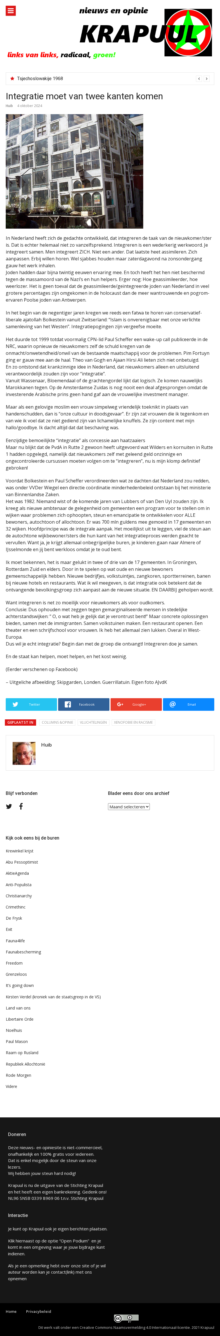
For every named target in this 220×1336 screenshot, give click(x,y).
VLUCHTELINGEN (93, 722)
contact (58, 1272)
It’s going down (20, 985)
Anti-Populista (19, 884)
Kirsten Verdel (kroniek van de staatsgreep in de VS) (53, 996)
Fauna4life (15, 940)
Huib (9, 105)
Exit (9, 929)
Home (11, 1311)
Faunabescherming (23, 952)
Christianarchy (19, 895)
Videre (11, 1086)
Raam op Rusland (22, 1052)
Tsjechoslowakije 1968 (40, 78)
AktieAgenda (17, 873)
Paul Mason (17, 1041)
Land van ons (18, 1008)
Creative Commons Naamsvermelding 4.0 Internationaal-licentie (135, 1327)
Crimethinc (15, 907)
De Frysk (14, 918)
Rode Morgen (18, 1075)
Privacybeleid (38, 1311)
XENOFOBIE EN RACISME (133, 722)
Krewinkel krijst (20, 851)
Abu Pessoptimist (22, 862)
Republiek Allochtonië (25, 1064)
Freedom (14, 963)
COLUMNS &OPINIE (57, 722)
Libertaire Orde (20, 1019)
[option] (113, 79)
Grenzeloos (16, 974)
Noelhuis (14, 1030)
